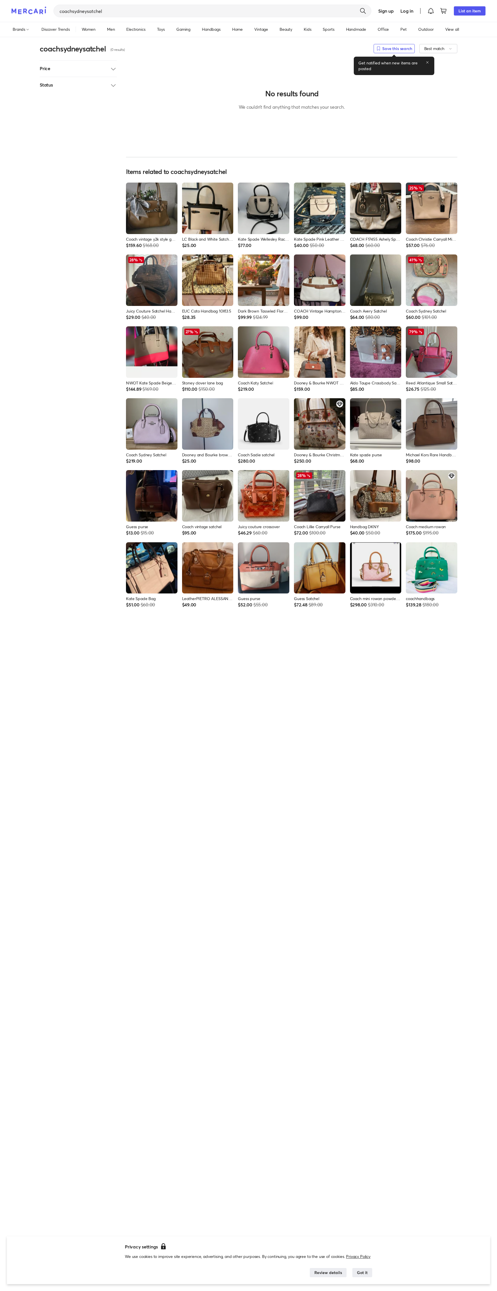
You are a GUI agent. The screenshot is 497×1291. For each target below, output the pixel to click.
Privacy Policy (358, 1256)
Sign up (385, 11)
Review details (328, 1272)
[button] (431, 11)
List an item (469, 11)
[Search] (363, 11)
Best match (434, 48)
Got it (362, 1272)
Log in (406, 11)
